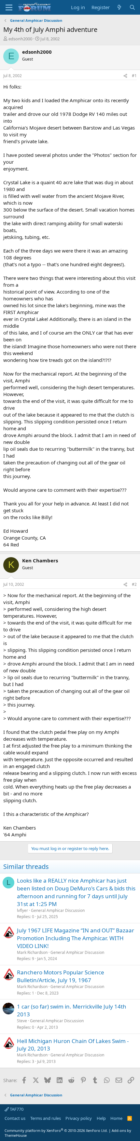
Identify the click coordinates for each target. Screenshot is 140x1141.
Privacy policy (78, 1118)
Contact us (15, 1118)
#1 (134, 75)
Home (116, 1118)
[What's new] (119, 7)
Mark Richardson (32, 952)
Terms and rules (45, 1118)
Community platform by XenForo (56, 1130)
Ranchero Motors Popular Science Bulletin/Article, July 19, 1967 (60, 976)
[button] (9, 7)
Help (101, 1118)
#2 (134, 584)
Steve (22, 1021)
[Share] (125, 76)
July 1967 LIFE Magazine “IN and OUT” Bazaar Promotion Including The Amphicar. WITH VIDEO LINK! (75, 938)
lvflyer (22, 910)
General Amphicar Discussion (58, 910)
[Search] (132, 7)
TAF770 (16, 1109)
